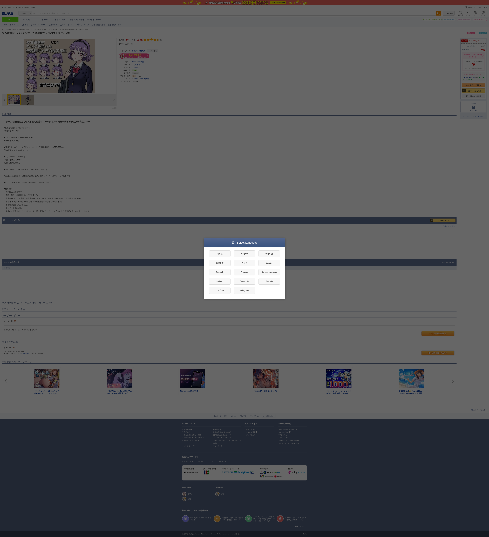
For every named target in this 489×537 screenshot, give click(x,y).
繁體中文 (219, 263)
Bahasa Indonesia (269, 272)
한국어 (244, 263)
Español (269, 263)
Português (244, 281)
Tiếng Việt (244, 290)
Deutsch (219, 272)
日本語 (220, 253)
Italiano (219, 281)
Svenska (269, 281)
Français (244, 272)
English (244, 253)
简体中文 (269, 253)
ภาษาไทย (220, 290)
